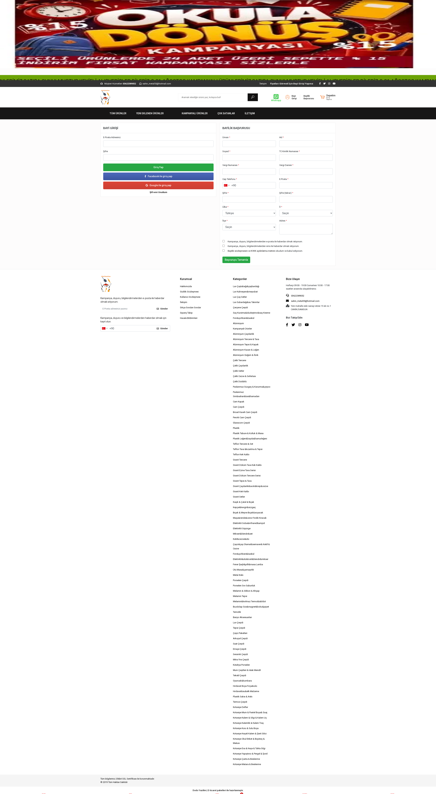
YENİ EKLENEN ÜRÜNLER (150, 113)
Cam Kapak (238, 401)
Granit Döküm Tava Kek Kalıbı (247, 465)
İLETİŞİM (250, 113)
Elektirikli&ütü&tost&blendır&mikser (250, 559)
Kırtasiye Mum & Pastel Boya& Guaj (250, 712)
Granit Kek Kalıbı (241, 491)
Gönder (164, 308)
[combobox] (226, 185)
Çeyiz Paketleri (240, 633)
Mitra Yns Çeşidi (241, 659)
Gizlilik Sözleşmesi (189, 291)
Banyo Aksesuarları (242, 617)
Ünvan (226, 137)
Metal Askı (238, 575)
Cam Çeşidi (238, 407)
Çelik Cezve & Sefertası (244, 376)
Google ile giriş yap (160, 185)
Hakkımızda (186, 286)
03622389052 (297, 295)
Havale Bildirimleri (188, 318)
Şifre (105, 151)
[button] (328, 97)
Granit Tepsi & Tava (242, 481)
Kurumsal (186, 279)
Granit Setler (239, 496)
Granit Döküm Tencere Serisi (247, 475)
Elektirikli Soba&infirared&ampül (249, 523)
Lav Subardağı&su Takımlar (246, 302)
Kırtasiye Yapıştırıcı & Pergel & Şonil (250, 753)
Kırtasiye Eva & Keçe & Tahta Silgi (249, 748)
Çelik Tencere (239, 360)
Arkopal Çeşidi (240, 638)
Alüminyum (238, 323)
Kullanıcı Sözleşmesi (190, 297)
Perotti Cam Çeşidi (242, 417)
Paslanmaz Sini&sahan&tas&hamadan (246, 394)
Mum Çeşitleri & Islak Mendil (247, 670)
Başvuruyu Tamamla (236, 259)
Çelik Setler (238, 371)
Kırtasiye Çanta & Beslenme (246, 759)
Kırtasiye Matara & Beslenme (247, 764)
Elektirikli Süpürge (242, 528)
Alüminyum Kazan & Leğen (246, 349)
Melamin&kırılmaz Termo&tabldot (249, 601)
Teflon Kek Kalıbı (241, 454)
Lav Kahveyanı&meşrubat (245, 291)
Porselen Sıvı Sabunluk (244, 585)
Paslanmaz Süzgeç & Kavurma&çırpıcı (251, 386)
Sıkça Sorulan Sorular (190, 307)
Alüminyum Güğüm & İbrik (245, 355)
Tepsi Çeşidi (239, 628)
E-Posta (283, 179)
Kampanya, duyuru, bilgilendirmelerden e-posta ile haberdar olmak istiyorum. (265, 241)
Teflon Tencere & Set (243, 444)
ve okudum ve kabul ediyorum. (265, 251)
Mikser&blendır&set (243, 533)
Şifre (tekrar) (286, 193)
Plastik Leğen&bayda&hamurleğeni (250, 438)
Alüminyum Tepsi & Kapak (246, 344)
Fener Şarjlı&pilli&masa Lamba (248, 564)
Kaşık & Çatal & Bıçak (243, 502)
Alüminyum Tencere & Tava (246, 339)
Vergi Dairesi (286, 165)
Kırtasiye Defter (240, 707)
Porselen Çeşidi (240, 580)
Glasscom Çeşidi (241, 422)
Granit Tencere (240, 459)
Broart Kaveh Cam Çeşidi (245, 412)
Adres (283, 220)
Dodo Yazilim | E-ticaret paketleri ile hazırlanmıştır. (218, 790)
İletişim (263, 83)
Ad (281, 137)
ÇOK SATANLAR (226, 113)
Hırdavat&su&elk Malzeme (246, 691)
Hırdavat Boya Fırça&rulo (245, 686)
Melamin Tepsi (240, 596)
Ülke (225, 207)
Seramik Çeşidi (240, 654)
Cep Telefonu (229, 179)
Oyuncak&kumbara (242, 680)
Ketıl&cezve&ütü (241, 539)
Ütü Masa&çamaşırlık (243, 569)
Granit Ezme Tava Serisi (244, 470)
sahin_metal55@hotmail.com (305, 301)
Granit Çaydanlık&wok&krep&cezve (250, 486)
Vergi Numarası (230, 165)
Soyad (226, 151)
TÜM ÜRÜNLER (118, 113)
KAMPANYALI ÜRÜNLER (195, 113)
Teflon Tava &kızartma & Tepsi (247, 449)
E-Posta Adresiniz (112, 137)
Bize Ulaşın (293, 279)
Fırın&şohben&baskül (243, 318)
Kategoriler (240, 279)
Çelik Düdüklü (240, 381)
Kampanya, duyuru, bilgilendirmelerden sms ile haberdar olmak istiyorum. (263, 246)
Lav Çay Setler (240, 297)
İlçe (225, 220)
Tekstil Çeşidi (239, 675)
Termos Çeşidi (240, 702)
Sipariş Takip (186, 312)
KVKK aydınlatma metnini (263, 251)
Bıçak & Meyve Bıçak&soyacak (248, 512)
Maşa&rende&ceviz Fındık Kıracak (250, 518)
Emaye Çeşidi (239, 649)
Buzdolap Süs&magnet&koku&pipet (251, 606)
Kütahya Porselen (241, 665)
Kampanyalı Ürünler (242, 328)
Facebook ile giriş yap (160, 176)
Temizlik (237, 612)
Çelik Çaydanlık (240, 365)
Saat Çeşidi (238, 643)
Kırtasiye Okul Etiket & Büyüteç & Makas (249, 741)
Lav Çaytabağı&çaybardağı (246, 286)
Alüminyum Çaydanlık (243, 334)
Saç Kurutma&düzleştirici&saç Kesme (251, 312)
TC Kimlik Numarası (289, 151)
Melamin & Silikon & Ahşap (246, 591)
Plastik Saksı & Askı (242, 696)
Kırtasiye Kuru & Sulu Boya (246, 728)
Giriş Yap (158, 167)
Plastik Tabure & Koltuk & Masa (248, 433)
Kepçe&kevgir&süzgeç (244, 507)
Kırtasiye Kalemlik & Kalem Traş (248, 723)
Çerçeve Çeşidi (240, 307)
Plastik (236, 428)
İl (280, 207)
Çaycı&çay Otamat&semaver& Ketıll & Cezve (251, 546)
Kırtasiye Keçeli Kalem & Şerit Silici (250, 733)
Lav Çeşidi (238, 622)
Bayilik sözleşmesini (238, 251)
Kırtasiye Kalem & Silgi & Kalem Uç (250, 717)
